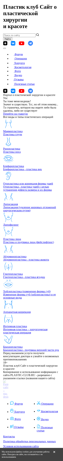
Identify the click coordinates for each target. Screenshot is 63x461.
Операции (21, 58)
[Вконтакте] (13, 43)
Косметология (23, 67)
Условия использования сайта (21, 446)
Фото (18, 71)
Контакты (9, 436)
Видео (18, 75)
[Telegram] (30, 43)
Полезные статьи (24, 84)
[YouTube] (21, 43)
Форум (19, 54)
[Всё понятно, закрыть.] (54, 454)
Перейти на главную (15, 113)
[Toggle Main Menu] (4, 48)
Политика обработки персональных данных (29, 441)
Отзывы (19, 79)
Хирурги (19, 63)
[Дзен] (5, 43)
